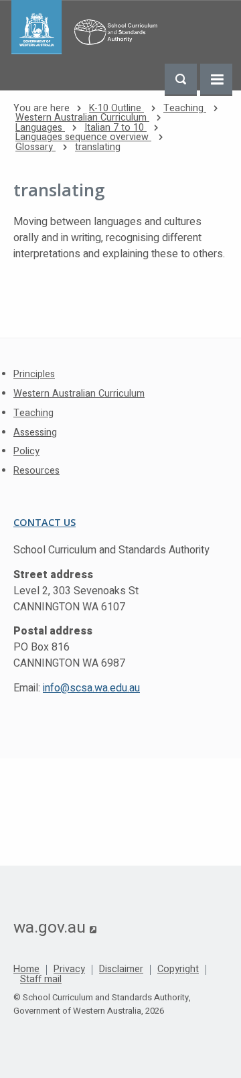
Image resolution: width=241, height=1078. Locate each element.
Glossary (35, 147)
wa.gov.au (54, 927)
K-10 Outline (116, 108)
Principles (34, 374)
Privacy (69, 969)
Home (26, 969)
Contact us (44, 522)
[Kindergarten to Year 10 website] (87, 27)
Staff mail (41, 979)
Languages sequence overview (83, 137)
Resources (36, 471)
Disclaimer (121, 969)
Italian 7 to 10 (115, 128)
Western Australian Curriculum (82, 118)
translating (97, 147)
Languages (40, 128)
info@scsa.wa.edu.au (91, 688)
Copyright (178, 969)
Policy (26, 451)
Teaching (184, 108)
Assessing (35, 432)
